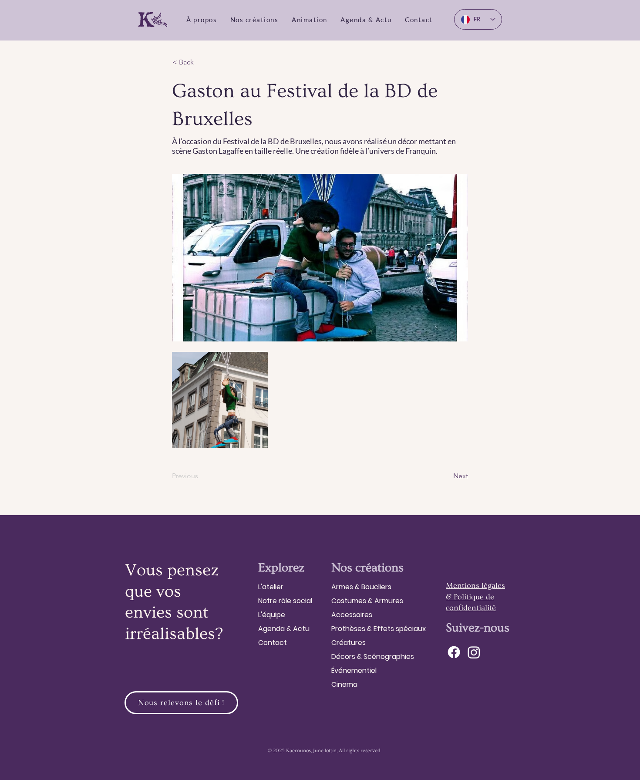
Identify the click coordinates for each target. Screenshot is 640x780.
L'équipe (271, 615)
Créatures (348, 643)
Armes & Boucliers (361, 587)
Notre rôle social (285, 601)
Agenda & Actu (284, 629)
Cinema (344, 684)
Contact (272, 643)
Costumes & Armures (367, 601)
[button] (202, 19)
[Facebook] (454, 652)
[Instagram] (474, 652)
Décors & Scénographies (372, 657)
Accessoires (351, 615)
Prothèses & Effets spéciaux (378, 629)
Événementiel (354, 670)
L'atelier (270, 587)
